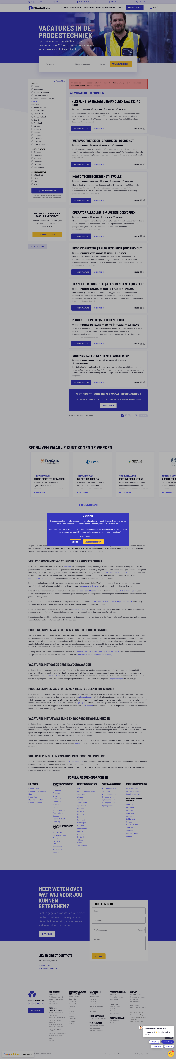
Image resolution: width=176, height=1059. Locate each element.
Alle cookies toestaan (93, 542)
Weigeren (75, 542)
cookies (108, 529)
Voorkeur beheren (85, 536)
